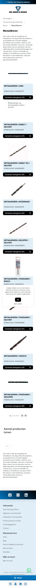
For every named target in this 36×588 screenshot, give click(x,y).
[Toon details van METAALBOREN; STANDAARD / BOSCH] (18, 266)
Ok (18, 300)
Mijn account (8, 561)
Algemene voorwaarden (12, 513)
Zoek (5, 537)
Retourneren (8, 548)
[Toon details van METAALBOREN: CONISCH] (18, 343)
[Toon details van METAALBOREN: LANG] (18, 73)
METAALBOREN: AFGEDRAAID (17, 201)
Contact (6, 528)
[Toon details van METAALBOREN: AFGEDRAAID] (18, 189)
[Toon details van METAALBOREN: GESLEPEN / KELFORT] (18, 228)
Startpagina (7, 18)
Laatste (25, 415)
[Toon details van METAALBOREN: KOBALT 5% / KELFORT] (18, 151)
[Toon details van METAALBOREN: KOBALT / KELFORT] (18, 112)
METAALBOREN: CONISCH (15, 356)
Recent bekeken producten (13, 544)
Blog (4, 541)
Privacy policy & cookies (12, 521)
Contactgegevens (9, 524)
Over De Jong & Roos (11, 509)
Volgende (22, 415)
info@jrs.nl (6, 53)
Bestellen (6, 552)
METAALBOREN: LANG (13, 86)
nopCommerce (21, 574)
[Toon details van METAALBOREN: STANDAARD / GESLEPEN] (18, 382)
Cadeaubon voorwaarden (12, 517)
